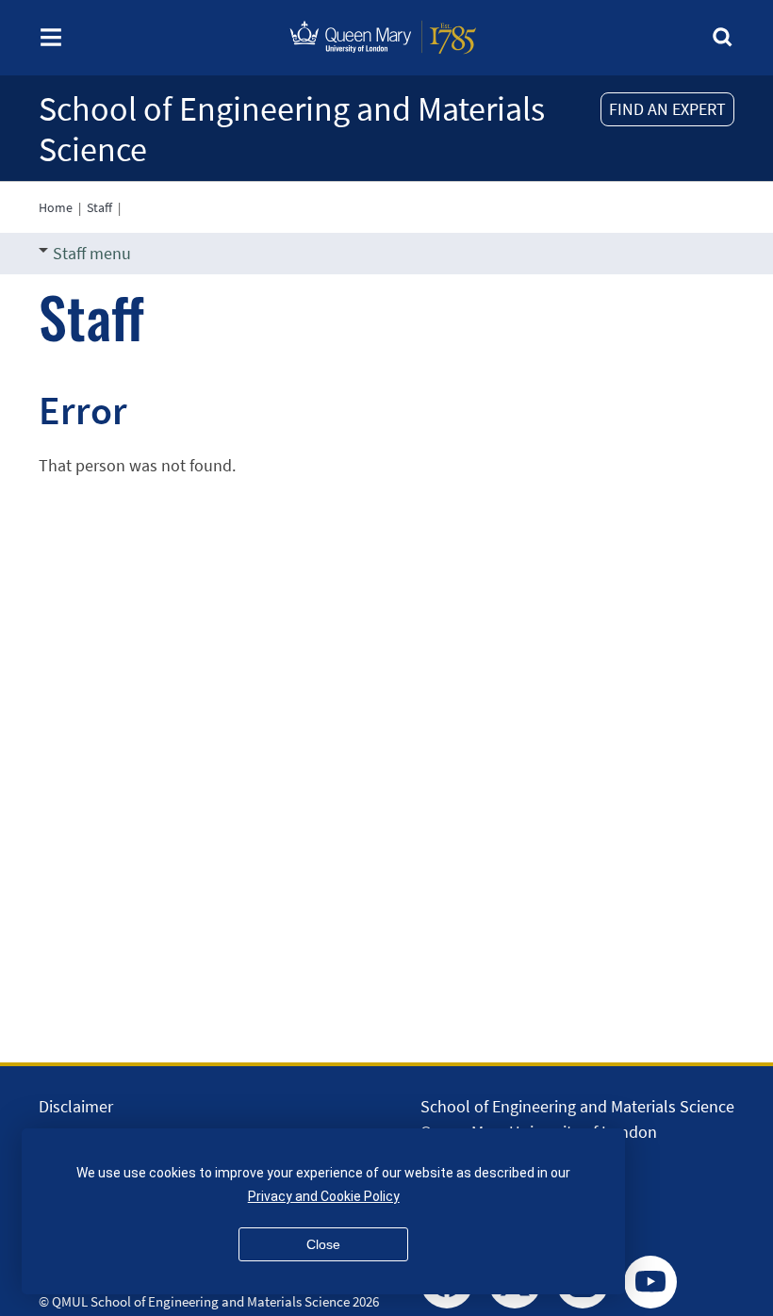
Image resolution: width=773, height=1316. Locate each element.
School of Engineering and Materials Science (292, 129)
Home (56, 207)
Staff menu (92, 253)
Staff (99, 207)
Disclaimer (76, 1106)
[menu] (51, 43)
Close (323, 1244)
